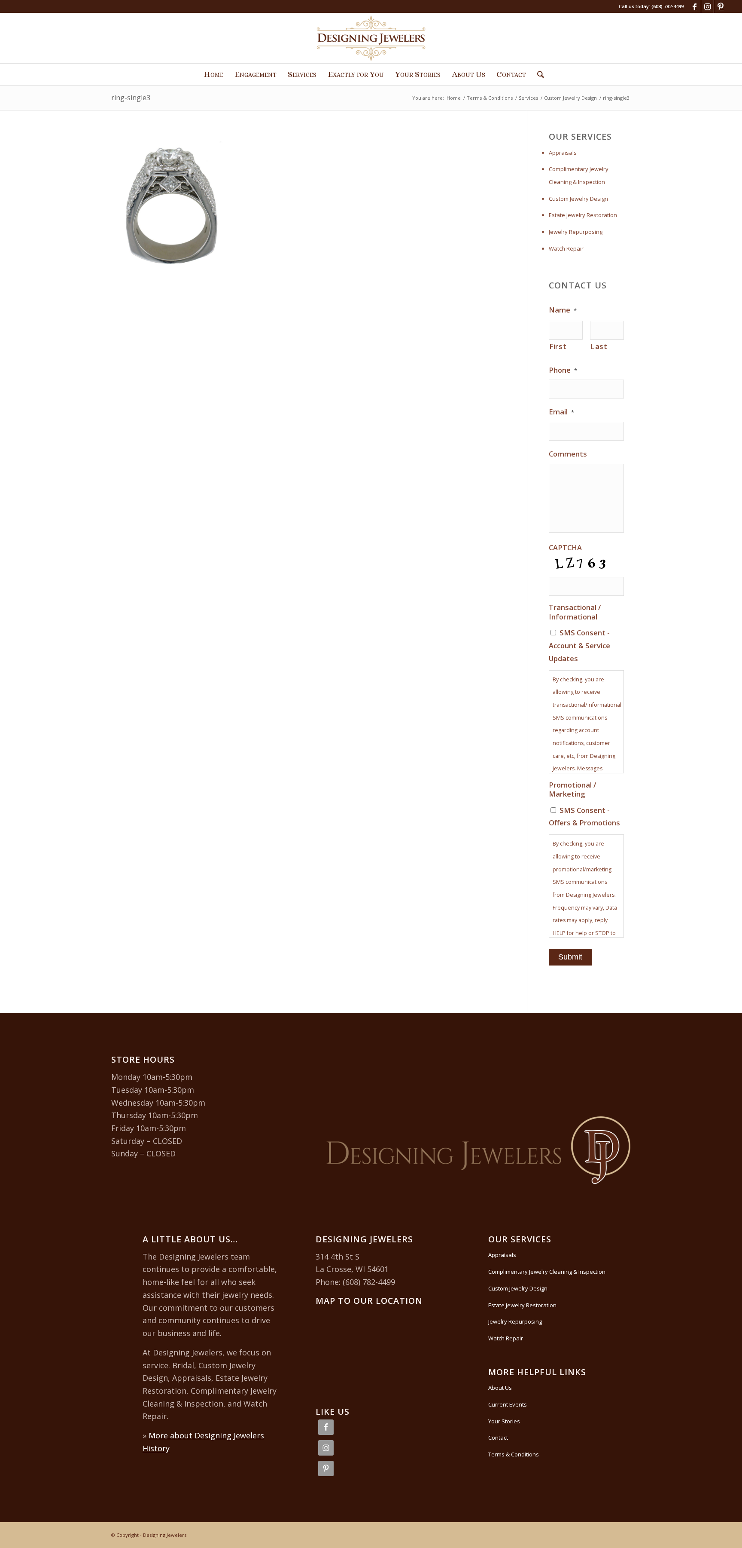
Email (561, 412)
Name (563, 310)
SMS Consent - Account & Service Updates (579, 645)
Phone (563, 370)
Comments (568, 454)
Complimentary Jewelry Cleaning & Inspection (578, 175)
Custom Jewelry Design (578, 198)
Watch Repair (566, 248)
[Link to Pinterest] (720, 6)
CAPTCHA (565, 547)
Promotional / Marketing (572, 789)
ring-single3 (130, 97)
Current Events (507, 1404)
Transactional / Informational (575, 612)
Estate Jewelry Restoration (583, 215)
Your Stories (504, 1421)
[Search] (538, 74)
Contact (498, 1437)
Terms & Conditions (513, 1454)
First (557, 346)
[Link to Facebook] (694, 6)
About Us (500, 1388)
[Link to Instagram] (707, 6)
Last (599, 346)
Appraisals (563, 152)
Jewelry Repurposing (575, 232)
